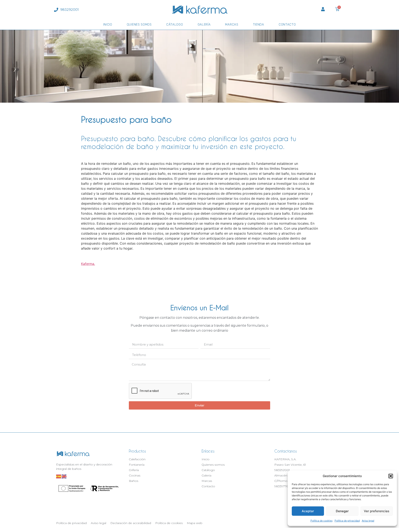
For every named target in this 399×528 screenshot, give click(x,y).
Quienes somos (139, 24)
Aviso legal (368, 520)
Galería (204, 24)
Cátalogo (174, 24)
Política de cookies (321, 520)
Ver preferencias (376, 511)
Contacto (287, 24)
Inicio (107, 24)
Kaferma (87, 264)
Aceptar (308, 511)
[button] (391, 476)
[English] (64, 476)
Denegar (342, 511)
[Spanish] (59, 476)
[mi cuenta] (323, 9)
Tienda (258, 24)
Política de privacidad (347, 520)
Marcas (231, 24)
